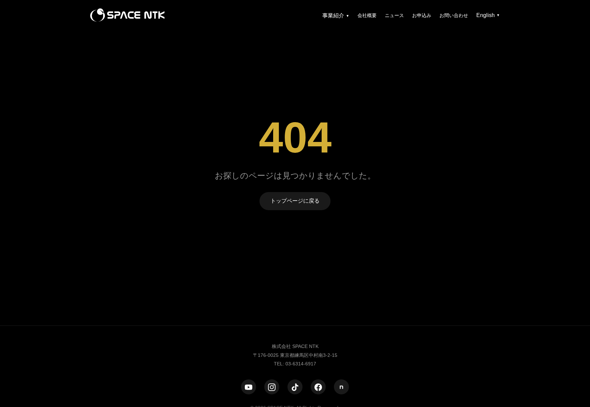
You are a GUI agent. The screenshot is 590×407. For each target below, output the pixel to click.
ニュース (394, 15)
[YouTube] (248, 387)
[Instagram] (271, 387)
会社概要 (367, 15)
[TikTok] (295, 387)
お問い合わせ (453, 15)
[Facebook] (318, 387)
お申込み (421, 15)
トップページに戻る (295, 201)
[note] (341, 387)
